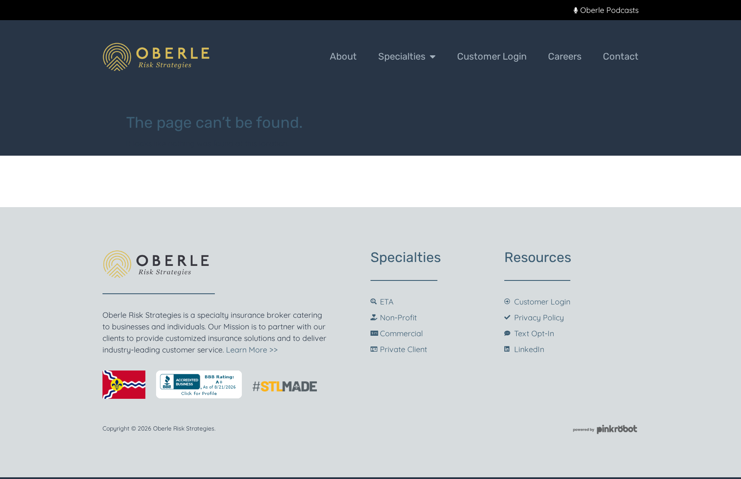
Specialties (401, 56)
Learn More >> (252, 350)
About (343, 56)
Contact (621, 56)
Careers (564, 56)
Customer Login (492, 56)
